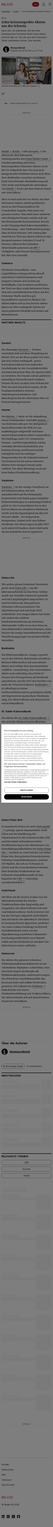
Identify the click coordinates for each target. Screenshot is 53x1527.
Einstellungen (26, 790)
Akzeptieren (26, 797)
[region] (26, 763)
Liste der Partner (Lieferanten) (15, 782)
